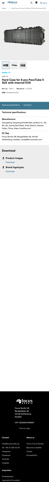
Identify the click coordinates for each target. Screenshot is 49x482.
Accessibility (31, 455)
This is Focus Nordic (35, 444)
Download (10, 162)
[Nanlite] (6, 72)
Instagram (6, 451)
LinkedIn (5, 463)
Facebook (6, 455)
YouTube (5, 459)
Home (4, 8)
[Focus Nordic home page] (12, 2)
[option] (6, 65)
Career (29, 451)
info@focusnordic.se (10, 444)
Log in (44, 3)
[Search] (31, 2)
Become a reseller (34, 447)
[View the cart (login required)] (36, 2)
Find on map (24, 428)
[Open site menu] (5, 2)
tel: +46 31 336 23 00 (11, 447)
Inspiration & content (11, 480)
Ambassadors (8, 476)
